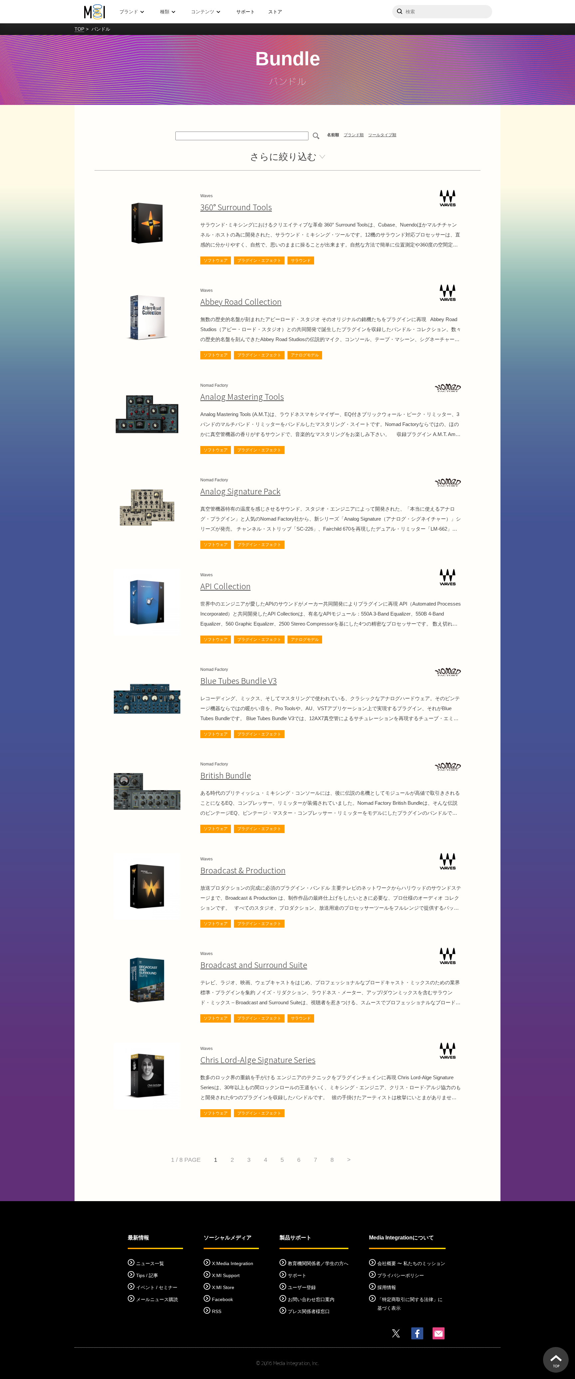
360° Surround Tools (236, 207)
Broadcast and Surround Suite (253, 964)
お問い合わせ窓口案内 (311, 1299)
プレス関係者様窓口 (309, 1311)
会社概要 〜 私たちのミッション (411, 1263)
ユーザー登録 (302, 1287)
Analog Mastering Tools (242, 396)
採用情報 (386, 1287)
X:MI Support (226, 1275)
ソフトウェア (216, 260)
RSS (216, 1311)
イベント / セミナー (156, 1287)
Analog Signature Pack (240, 491)
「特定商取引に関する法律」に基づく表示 (410, 1304)
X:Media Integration (232, 1263)
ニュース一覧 (150, 1263)
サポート (245, 11)
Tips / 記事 (147, 1275)
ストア (275, 11)
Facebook (222, 1299)
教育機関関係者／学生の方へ (318, 1263)
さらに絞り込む (283, 157)
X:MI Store (223, 1287)
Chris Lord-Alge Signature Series (257, 1059)
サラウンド (301, 260)
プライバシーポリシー (400, 1275)
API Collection (225, 586)
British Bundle (225, 775)
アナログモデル (305, 355)
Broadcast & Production (243, 870)
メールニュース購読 (157, 1299)
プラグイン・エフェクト (259, 260)
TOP (79, 29)
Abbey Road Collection (241, 301)
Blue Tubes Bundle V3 (238, 680)
